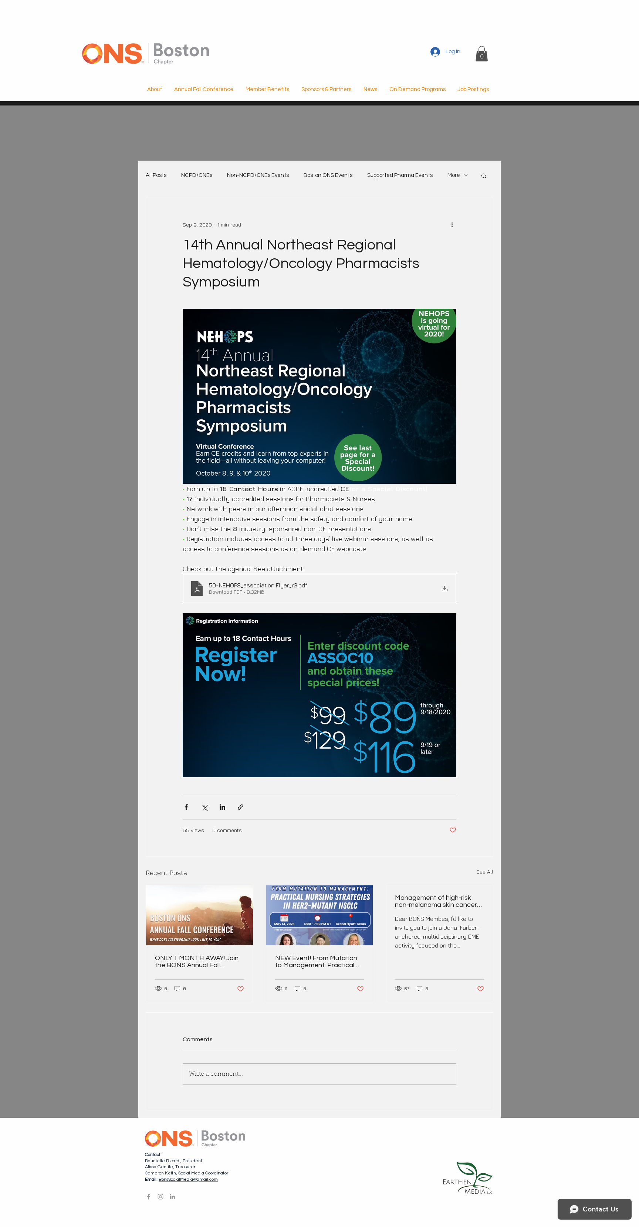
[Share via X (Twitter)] (204, 807)
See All (484, 871)
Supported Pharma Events (400, 175)
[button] (481, 53)
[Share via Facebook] (186, 807)
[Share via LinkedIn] (222, 807)
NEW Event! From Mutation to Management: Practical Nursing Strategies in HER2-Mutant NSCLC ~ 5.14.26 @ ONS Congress (317, 962)
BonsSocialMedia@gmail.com (188, 1179)
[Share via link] (240, 807)
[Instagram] (160, 1196)
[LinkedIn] (172, 1196)
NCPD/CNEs (196, 175)
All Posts (156, 175)
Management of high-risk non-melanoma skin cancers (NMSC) (437, 901)
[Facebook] (148, 1196)
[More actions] (451, 224)
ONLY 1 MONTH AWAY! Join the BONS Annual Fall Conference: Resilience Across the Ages (197, 962)
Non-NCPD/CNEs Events (258, 175)
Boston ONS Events (328, 175)
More (453, 175)
